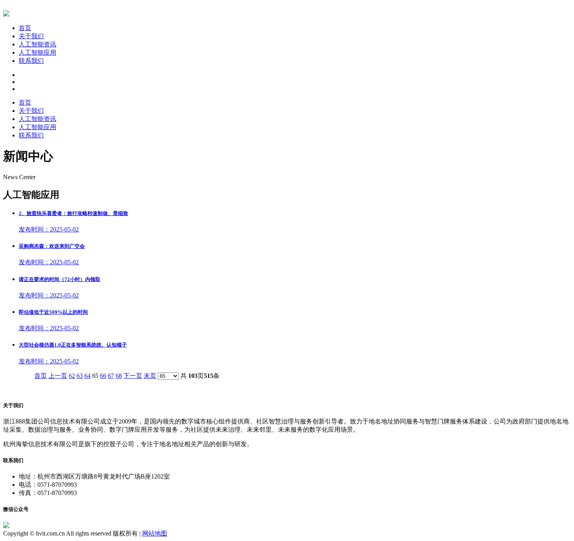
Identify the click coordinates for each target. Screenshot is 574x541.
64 (87, 375)
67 (111, 375)
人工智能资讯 (37, 44)
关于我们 (31, 36)
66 (103, 375)
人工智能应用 (37, 52)
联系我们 (31, 60)
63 (80, 375)
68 (119, 375)
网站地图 (154, 533)
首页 (25, 28)
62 (72, 375)
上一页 (57, 375)
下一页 (132, 375)
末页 (150, 375)
